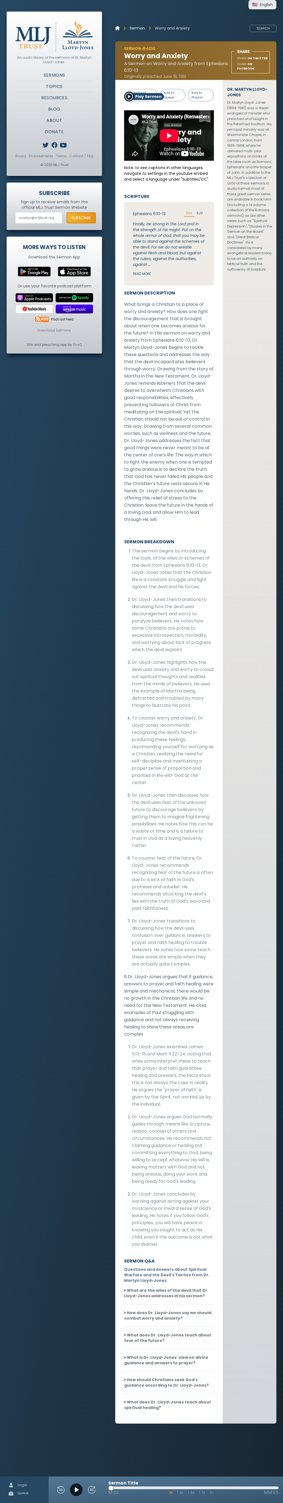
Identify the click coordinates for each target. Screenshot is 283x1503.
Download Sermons (54, 330)
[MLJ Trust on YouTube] (63, 145)
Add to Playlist (197, 95)
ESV (189, 213)
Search (263, 28)
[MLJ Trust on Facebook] (54, 145)
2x (212, 1492)
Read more (142, 273)
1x (171, 1492)
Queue (22, 1493)
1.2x (180, 1492)
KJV (200, 213)
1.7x (202, 1492)
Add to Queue (169, 95)
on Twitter (252, 58)
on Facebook (246, 66)
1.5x (191, 1492)
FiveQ (77, 344)
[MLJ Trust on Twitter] (45, 145)
